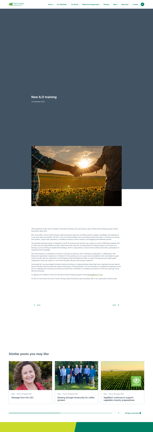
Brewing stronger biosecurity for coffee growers (76, 398)
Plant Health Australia (16, 4)
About (50, 4)
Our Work (74, 4)
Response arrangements (90, 4)
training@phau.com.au (95, 275)
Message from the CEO (22, 397)
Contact (135, 4)
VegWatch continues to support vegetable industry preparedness (119, 398)
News (115, 4)
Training (106, 4)
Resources (124, 4)
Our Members (62, 4)
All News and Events (132, 413)
